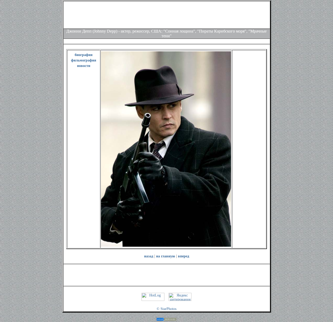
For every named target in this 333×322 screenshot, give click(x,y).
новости (83, 66)
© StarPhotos (166, 309)
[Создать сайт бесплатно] (166, 320)
